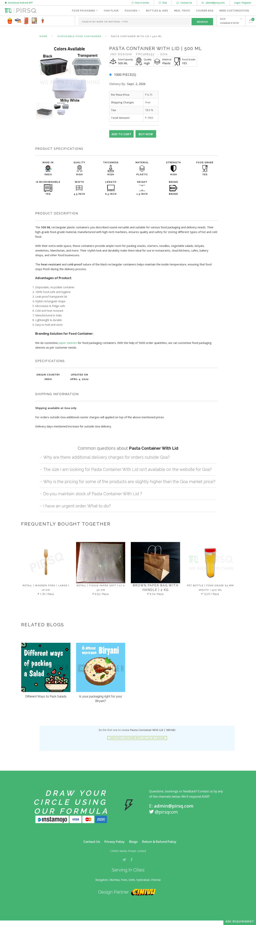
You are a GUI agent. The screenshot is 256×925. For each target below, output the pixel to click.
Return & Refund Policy (159, 842)
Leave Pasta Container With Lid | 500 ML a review (137, 738)
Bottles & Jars (157, 10)
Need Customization (234, 10)
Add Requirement (239, 921)
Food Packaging (83, 10)
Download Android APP (20, 2)
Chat (164, 2)
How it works (141, 2)
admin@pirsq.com (215, 2)
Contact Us (185, 2)
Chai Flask (111, 10)
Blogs (133, 842)
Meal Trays (182, 10)
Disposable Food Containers (80, 36)
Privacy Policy (114, 842)
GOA (229, 21)
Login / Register (242, 2)
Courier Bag (204, 10)
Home (43, 36)
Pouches (131, 10)
